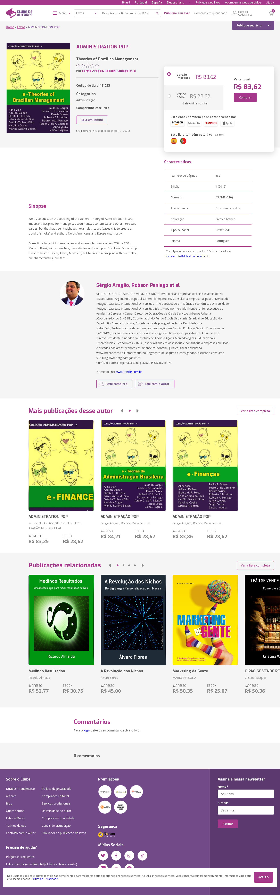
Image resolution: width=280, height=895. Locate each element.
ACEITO (263, 877)
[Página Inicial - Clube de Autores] (19, 14)
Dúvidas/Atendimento (20, 789)
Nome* (223, 786)
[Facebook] (116, 856)
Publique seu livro (207, 2)
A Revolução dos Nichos (122, 671)
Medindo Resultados (46, 671)
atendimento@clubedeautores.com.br (187, 256)
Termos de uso (16, 825)
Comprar (245, 97)
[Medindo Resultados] (61, 620)
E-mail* (223, 803)
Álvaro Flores (109, 678)
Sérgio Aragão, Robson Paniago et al (109, 71)
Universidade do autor (56, 811)
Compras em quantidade (210, 13)
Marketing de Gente (190, 671)
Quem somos (15, 811)
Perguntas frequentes (20, 857)
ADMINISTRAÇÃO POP (120, 516)
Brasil (126, 2)
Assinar (228, 824)
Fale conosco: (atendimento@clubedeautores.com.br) (41, 864)
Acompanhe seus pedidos (243, 2)
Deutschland (175, 2)
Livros (21, 27)
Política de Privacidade (44, 879)
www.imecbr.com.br (129, 372)
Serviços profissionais (56, 803)
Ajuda (270, 2)
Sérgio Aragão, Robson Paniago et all (125, 523)
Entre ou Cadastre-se (245, 13)
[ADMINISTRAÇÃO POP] (133, 465)
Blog (9, 803)
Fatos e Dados (16, 818)
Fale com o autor (157, 384)
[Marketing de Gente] (205, 620)
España (157, 2)
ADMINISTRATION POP (48, 516)
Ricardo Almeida (39, 678)
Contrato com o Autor (20, 833)
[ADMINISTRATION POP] (61, 465)
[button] (122, 411)
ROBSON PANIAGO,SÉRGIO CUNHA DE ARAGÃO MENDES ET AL (54, 525)
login (87, 730)
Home (10, 27)
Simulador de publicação (64, 833)
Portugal (141, 2)
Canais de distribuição (56, 825)
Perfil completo (116, 384)
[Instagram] (129, 856)
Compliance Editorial (55, 796)
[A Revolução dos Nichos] (133, 620)
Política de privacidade (56, 789)
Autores (11, 796)
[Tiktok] (142, 856)
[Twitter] (103, 856)
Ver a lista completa (255, 411)
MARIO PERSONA (184, 678)
